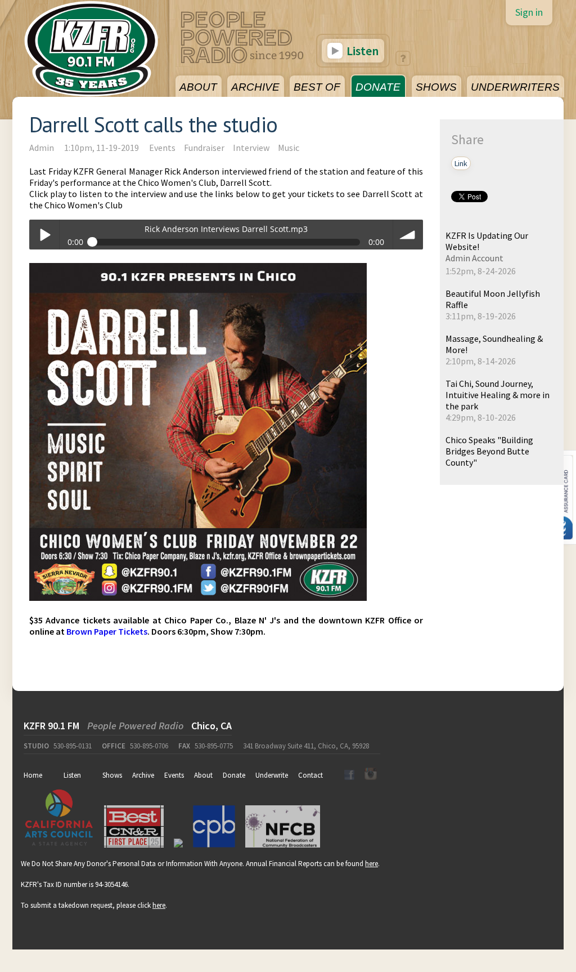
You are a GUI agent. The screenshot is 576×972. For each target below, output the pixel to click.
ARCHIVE (255, 87)
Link (460, 163)
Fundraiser (204, 147)
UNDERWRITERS (515, 87)
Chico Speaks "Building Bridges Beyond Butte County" (489, 451)
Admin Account (474, 258)
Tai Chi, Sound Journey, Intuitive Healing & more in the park (498, 395)
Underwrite (271, 775)
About (203, 775)
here (371, 863)
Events (162, 147)
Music (288, 147)
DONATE (378, 87)
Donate (234, 775)
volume (408, 234)
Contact (310, 775)
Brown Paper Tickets (106, 631)
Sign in (529, 12)
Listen (361, 51)
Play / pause (44, 234)
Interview (251, 147)
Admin (41, 147)
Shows (112, 775)
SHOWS (436, 87)
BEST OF (317, 87)
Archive (143, 775)
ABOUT (198, 87)
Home (33, 775)
